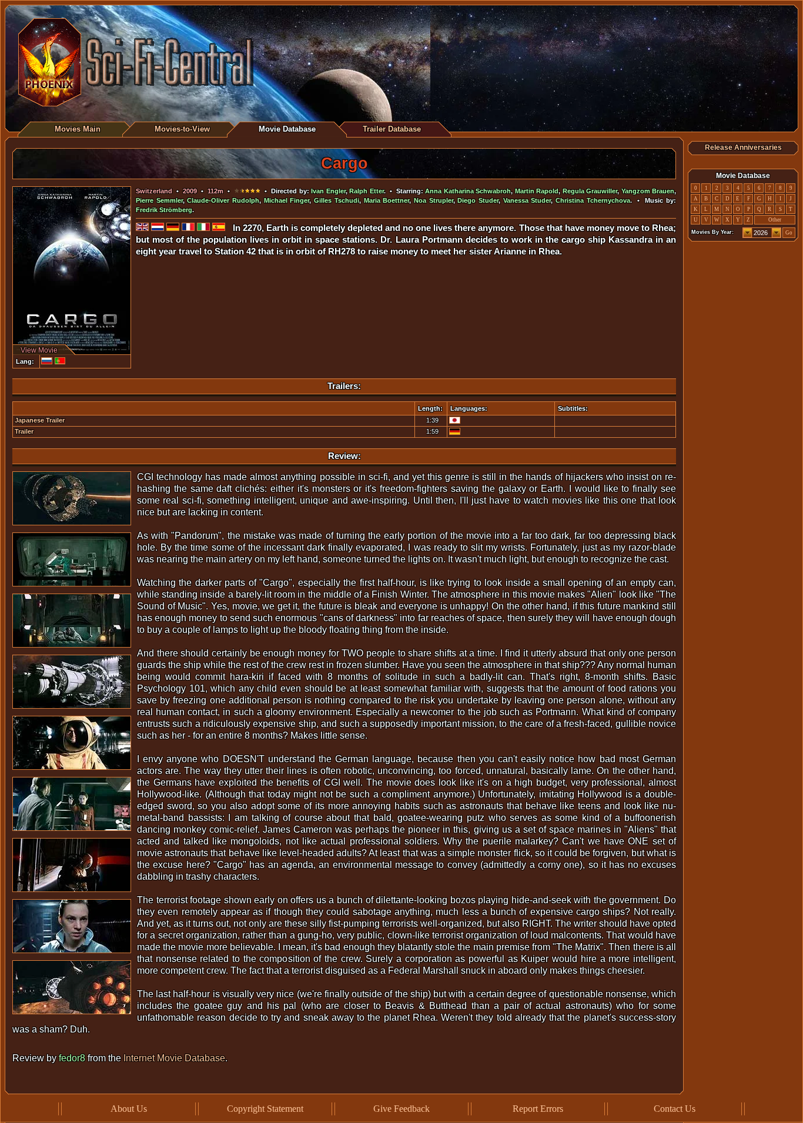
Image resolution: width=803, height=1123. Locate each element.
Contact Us (674, 1109)
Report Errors (538, 1109)
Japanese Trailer (40, 420)
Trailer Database (392, 129)
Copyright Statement (265, 1109)
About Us (129, 1109)
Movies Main (78, 129)
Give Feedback (401, 1109)
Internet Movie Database (174, 1058)
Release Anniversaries (743, 147)
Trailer (24, 431)
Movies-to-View (182, 129)
